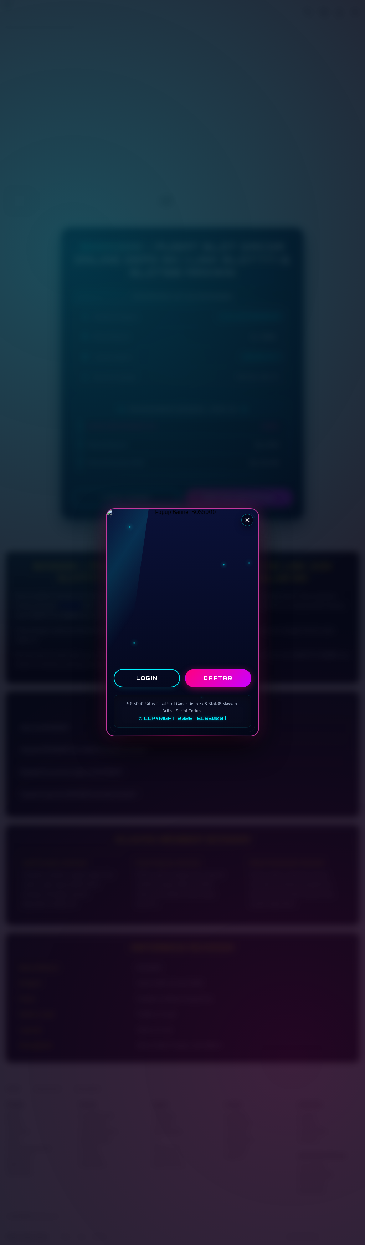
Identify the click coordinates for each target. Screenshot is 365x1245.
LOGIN (147, 678)
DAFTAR (218, 678)
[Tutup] (247, 520)
